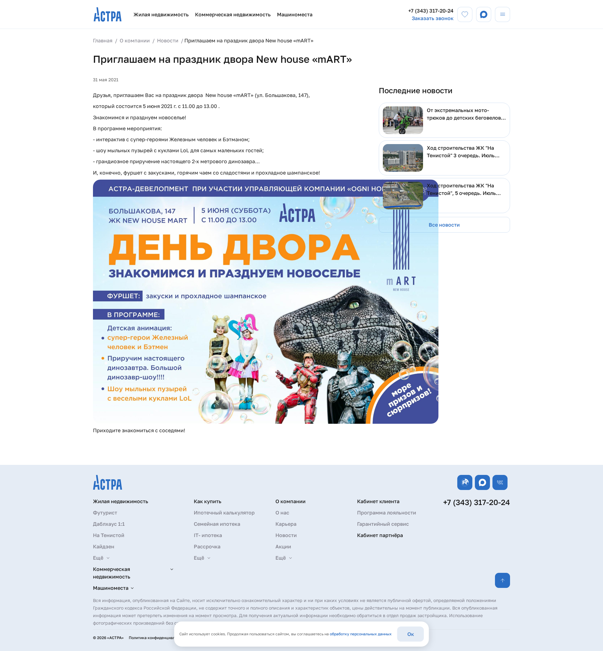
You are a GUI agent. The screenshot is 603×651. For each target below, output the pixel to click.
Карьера (285, 524)
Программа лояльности (386, 512)
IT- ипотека (208, 535)
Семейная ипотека (217, 524)
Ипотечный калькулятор (224, 512)
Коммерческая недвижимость (233, 14)
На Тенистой (108, 535)
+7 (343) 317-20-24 (431, 11)
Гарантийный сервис (383, 524)
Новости (286, 535)
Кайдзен (103, 546)
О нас (282, 512)
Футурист (105, 512)
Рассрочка (207, 546)
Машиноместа (294, 14)
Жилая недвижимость (161, 14)
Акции (283, 546)
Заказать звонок (433, 18)
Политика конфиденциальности (158, 637)
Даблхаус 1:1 (109, 524)
